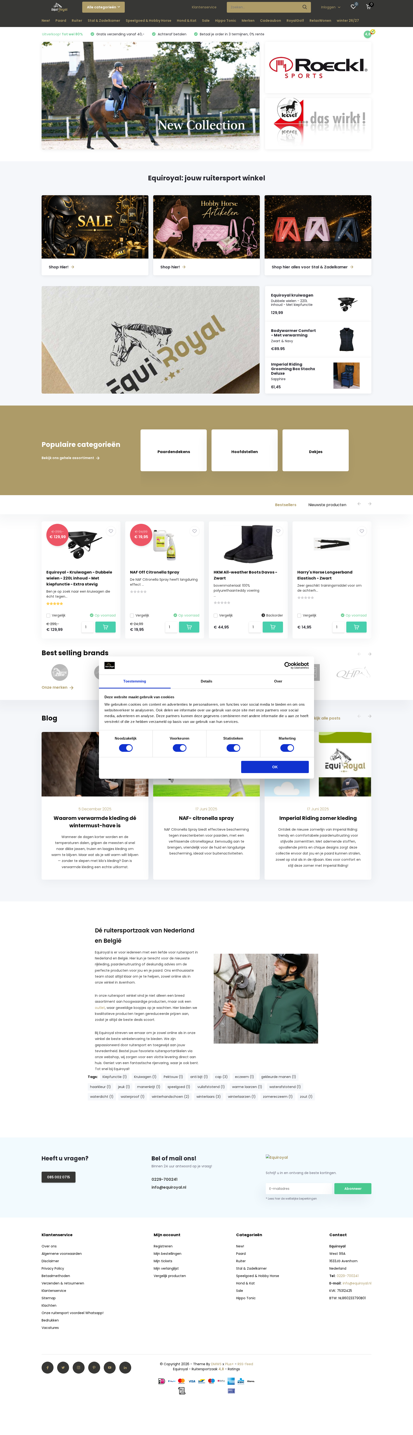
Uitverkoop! (62, 34)
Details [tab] (206, 681)
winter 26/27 (348, 20)
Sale (206, 20)
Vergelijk (58, 615)
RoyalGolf (295, 20)
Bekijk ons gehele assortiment (68, 458)
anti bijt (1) (199, 1076)
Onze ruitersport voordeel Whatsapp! (72, 1312)
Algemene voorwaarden (62, 1253)
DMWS (216, 1364)
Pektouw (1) (173, 1076)
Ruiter (77, 20)
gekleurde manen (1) (278, 1076)
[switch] (179, 748)
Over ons (49, 1246)
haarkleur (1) (100, 1086)
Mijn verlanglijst (166, 1268)
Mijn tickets (163, 1261)
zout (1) (306, 1096)
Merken (248, 20)
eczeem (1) (244, 1076)
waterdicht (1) (102, 1096)
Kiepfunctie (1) (115, 1076)
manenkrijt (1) (148, 1086)
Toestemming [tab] (134, 681)
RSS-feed (245, 1364)
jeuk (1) (124, 1086)
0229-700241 (165, 1179)
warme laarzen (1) (247, 1086)
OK (275, 767)
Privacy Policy (53, 1268)
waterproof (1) (133, 1096)
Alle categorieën (101, 7)
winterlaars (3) (208, 1096)
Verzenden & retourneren (63, 1283)
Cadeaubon (270, 20)
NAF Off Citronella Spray (154, 572)
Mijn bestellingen (167, 1253)
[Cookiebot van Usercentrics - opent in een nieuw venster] (288, 665)
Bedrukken (50, 1320)
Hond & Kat (186, 20)
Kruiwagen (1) (145, 1076)
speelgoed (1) (179, 1086)
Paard (60, 20)
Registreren (163, 1246)
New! (46, 20)
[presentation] (359, 504)
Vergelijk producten (170, 1275)
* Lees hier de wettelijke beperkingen (291, 1199)
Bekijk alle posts (324, 718)
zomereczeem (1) (278, 1096)
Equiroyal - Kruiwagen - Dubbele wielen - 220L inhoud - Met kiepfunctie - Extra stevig (79, 578)
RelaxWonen (320, 20)
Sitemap (49, 1298)
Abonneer (353, 1188)
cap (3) (221, 1076)
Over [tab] (278, 681)
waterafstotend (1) (285, 1086)
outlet (100, 1007)
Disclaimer (50, 1261)
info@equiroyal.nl (169, 1187)
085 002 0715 (58, 1177)
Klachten (49, 1305)
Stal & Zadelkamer (104, 20)
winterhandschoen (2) (170, 1096)
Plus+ (229, 1364)
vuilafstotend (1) (211, 1086)
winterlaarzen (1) (242, 1096)
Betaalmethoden (56, 1275)
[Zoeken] (305, 7)
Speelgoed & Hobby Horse (148, 20)
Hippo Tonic (225, 20)
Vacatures (50, 1327)
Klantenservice (204, 7)
